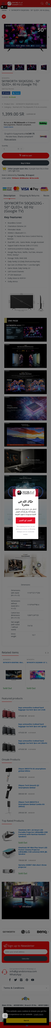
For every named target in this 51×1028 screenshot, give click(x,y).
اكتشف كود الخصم (25, 520)
